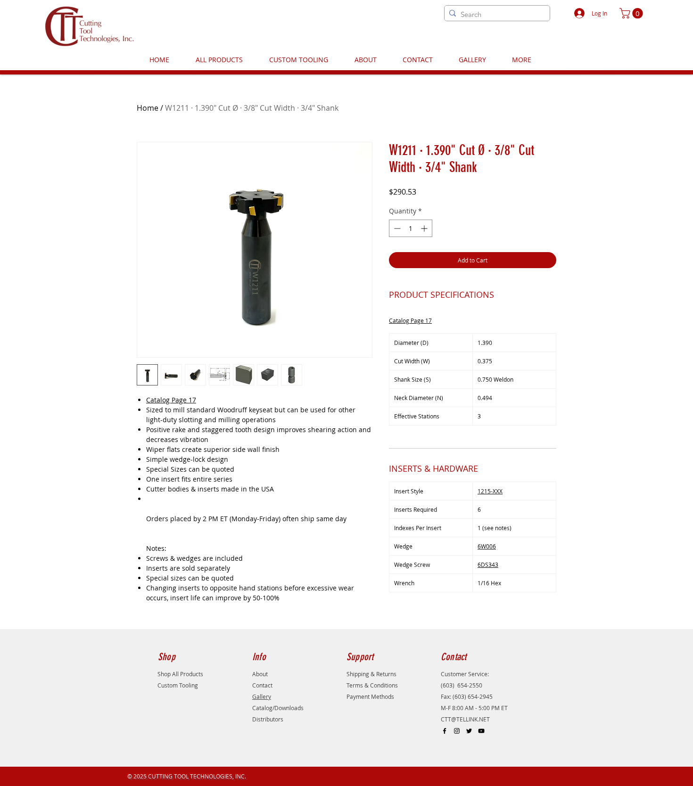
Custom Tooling (177, 685)
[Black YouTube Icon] (481, 731)
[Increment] (425, 228)
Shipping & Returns (371, 674)
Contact (262, 685)
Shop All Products (180, 674)
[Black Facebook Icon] (444, 731)
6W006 (487, 546)
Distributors (267, 719)
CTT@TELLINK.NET (465, 719)
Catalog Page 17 (171, 399)
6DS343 (488, 564)
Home (147, 108)
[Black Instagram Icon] (457, 731)
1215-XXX (490, 491)
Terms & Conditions (372, 685)
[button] (632, 13)
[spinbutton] (410, 228)
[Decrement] (396, 228)
